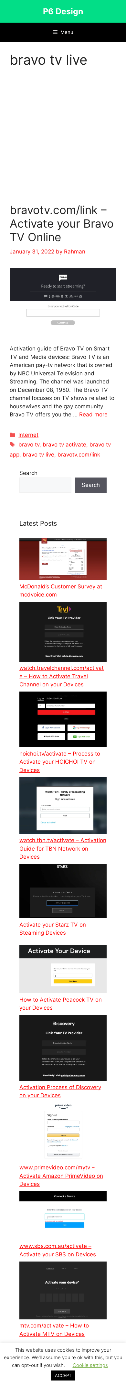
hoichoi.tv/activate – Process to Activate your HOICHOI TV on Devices (59, 761)
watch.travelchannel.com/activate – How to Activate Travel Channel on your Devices (61, 676)
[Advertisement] (63, 137)
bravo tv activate (64, 444)
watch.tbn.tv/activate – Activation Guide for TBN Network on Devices (62, 848)
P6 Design (63, 11)
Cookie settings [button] (90, 1365)
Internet (28, 435)
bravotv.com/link (79, 454)
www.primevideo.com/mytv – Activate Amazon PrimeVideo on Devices (61, 1175)
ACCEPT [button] (63, 1375)
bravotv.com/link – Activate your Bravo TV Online (62, 223)
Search (28, 473)
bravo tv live (38, 454)
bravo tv (28, 444)
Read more (93, 414)
